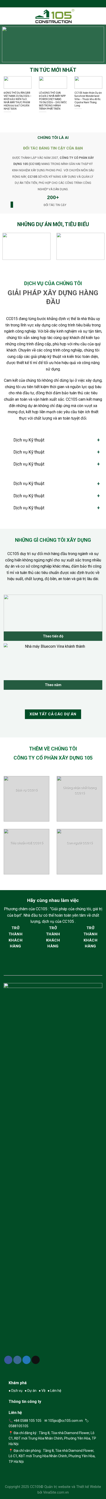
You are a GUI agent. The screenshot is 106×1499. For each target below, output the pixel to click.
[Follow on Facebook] (8, 1360)
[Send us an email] (36, 1360)
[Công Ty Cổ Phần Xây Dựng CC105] (55, 16)
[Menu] (7, 16)
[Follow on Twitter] (26, 1360)
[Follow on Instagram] (17, 1360)
